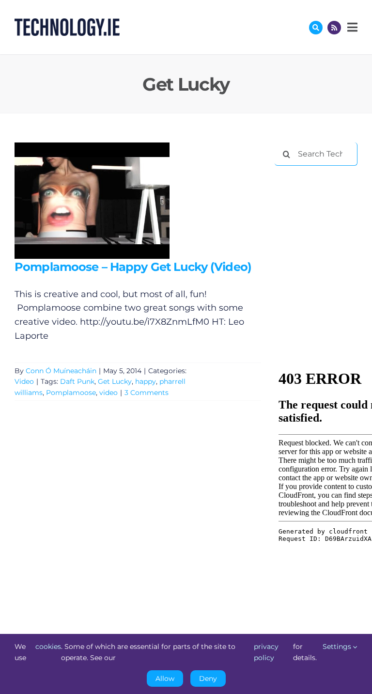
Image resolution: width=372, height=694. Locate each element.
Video (24, 381)
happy (145, 381)
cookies (48, 646)
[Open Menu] (351, 27)
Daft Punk (77, 381)
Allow (164, 678)
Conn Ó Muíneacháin (61, 370)
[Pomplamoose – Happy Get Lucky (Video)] (92, 200)
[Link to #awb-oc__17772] (316, 27)
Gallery (105, 200)
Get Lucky (115, 381)
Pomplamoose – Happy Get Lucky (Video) (77, 200)
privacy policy (266, 652)
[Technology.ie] (67, 22)
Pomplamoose (71, 392)
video (108, 392)
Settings (338, 646)
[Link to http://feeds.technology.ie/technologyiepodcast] (334, 27)
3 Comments (146, 392)
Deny (208, 678)
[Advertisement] (323, 223)
